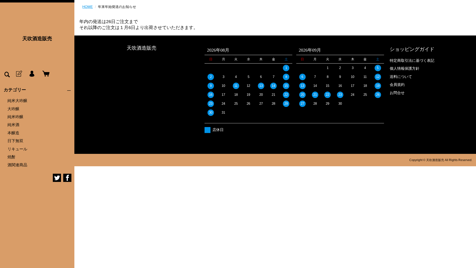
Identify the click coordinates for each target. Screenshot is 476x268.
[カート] (45, 74)
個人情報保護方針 (404, 68)
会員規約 (397, 84)
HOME (87, 7)
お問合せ (397, 93)
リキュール (17, 149)
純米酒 (13, 125)
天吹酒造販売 (37, 38)
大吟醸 (13, 109)
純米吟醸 (15, 117)
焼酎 (11, 157)
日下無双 (15, 141)
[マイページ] (32, 74)
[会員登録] (18, 74)
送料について (401, 76)
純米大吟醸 (17, 101)
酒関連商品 (17, 165)
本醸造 (13, 133)
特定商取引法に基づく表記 (412, 60)
